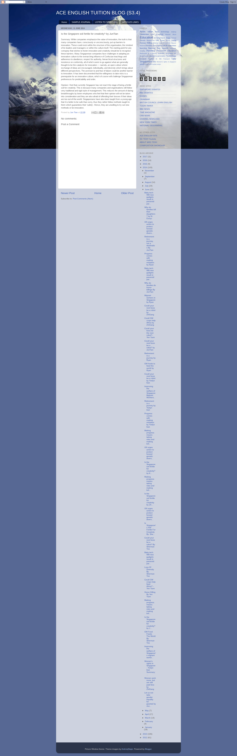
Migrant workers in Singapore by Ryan (149, 298)
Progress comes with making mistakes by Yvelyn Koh (149, 420)
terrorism (143, 59)
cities (152, 34)
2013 (145, 734)
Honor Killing (171, 40)
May (147, 711)
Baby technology (162, 32)
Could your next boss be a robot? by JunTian (149, 345)
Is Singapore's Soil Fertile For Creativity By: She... (150, 528)
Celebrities (144, 34)
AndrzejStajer (127, 749)
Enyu (168, 38)
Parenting (150, 51)
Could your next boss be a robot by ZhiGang (149, 310)
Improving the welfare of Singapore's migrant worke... (150, 652)
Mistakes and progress (154, 46)
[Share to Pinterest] (103, 112)
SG (175, 53)
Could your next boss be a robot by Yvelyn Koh (149, 378)
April (147, 714)
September (150, 177)
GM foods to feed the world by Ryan (149, 367)
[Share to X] (98, 112)
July (147, 186)
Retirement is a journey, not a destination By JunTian (149, 243)
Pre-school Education (166, 51)
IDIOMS (143, 96)
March (148, 718)
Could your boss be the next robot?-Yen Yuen (149, 332)
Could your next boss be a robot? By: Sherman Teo (149, 543)
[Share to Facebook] (100, 112)
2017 (145, 157)
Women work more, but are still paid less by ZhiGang (150, 683)
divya (174, 34)
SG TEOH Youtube (148, 139)
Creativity (159, 34)
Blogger (148, 749)
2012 (145, 738)
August (148, 182)
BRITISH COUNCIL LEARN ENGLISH (156, 103)
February (149, 721)
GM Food (160, 40)
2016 (145, 160)
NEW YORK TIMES (148, 122)
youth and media (150, 64)
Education (146, 37)
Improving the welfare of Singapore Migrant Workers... (149, 392)
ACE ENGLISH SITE (148, 136)
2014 (145, 167)
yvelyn (158, 64)
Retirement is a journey (148, 53)
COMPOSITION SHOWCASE (152, 146)
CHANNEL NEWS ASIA (150, 119)
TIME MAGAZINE (147, 112)
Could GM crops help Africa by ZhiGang (150, 321)
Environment (159, 38)
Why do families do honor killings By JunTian (150, 287)
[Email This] (92, 112)
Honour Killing (146, 43)
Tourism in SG (154, 59)
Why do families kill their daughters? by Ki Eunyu (150, 212)
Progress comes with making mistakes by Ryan (149, 259)
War (154, 62)
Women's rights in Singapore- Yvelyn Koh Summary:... (149, 668)
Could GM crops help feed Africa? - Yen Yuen (150, 584)
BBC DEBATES (146, 93)
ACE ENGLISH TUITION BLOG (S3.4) (98, 12)
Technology (171, 56)
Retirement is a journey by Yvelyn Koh (150, 405)
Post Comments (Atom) (83, 199)
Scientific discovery (165, 53)
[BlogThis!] (95, 112)
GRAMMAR (145, 99)
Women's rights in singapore (166, 62)
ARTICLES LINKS (130, 22)
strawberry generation (157, 56)
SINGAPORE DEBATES (150, 90)
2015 (145, 164)
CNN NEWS (145, 116)
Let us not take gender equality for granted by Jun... (150, 699)
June (147, 190)
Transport (166, 59)
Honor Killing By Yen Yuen (149, 594)
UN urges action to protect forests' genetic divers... (149, 227)
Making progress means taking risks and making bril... (149, 437)
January (148, 727)
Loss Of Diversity (165, 43)
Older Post (127, 193)
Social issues (144, 56)
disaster (168, 34)
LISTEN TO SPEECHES (106, 22)
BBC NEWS (145, 109)
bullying (173, 32)
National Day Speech (158, 48)
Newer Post (68, 193)
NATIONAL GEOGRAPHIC (151, 126)
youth (142, 64)
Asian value (146, 31)
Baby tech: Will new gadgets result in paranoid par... (149, 198)
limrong (155, 43)
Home (64, 22)
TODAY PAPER (146, 106)
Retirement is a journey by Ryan (150, 356)
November (149, 171)
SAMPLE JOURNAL (81, 22)
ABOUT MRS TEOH (148, 142)
